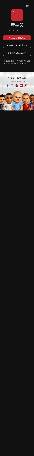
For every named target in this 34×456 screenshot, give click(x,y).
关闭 (27, 6)
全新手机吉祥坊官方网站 (17, 45)
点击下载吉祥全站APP (17, 53)
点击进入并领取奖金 (17, 37)
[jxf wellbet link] (17, 91)
